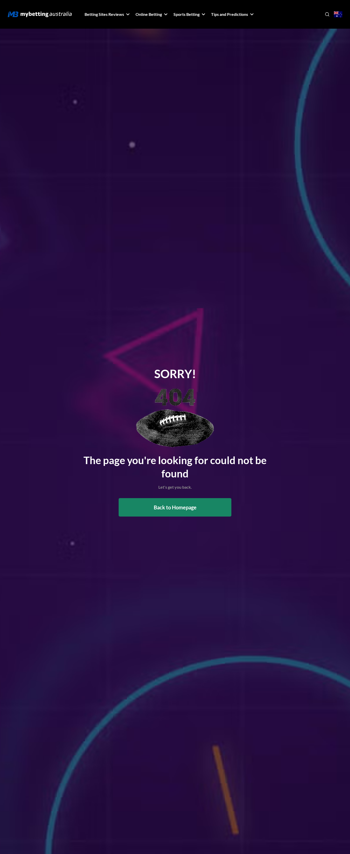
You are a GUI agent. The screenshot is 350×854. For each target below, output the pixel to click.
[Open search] (327, 14)
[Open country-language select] (338, 14)
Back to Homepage (175, 507)
